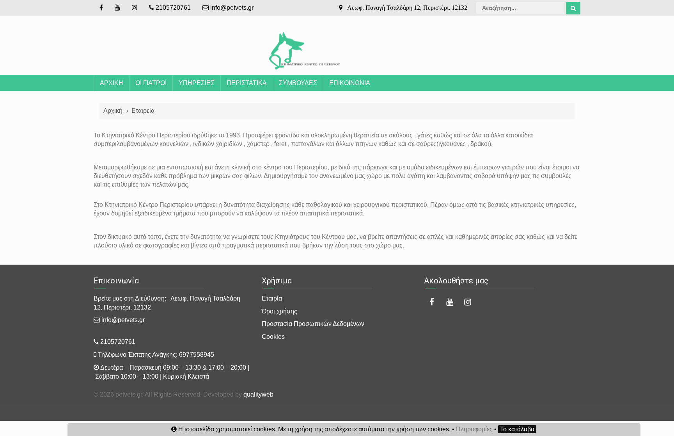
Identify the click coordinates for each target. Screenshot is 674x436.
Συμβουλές (298, 83)
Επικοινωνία (349, 83)
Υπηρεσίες (197, 83)
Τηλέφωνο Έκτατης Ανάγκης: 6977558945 (155, 354)
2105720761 (172, 7)
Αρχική (111, 83)
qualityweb (258, 394)
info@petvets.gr (231, 7)
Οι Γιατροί (151, 83)
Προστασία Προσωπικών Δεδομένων (313, 323)
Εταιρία (272, 298)
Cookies (273, 336)
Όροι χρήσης (279, 311)
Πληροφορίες (474, 429)
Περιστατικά (247, 83)
